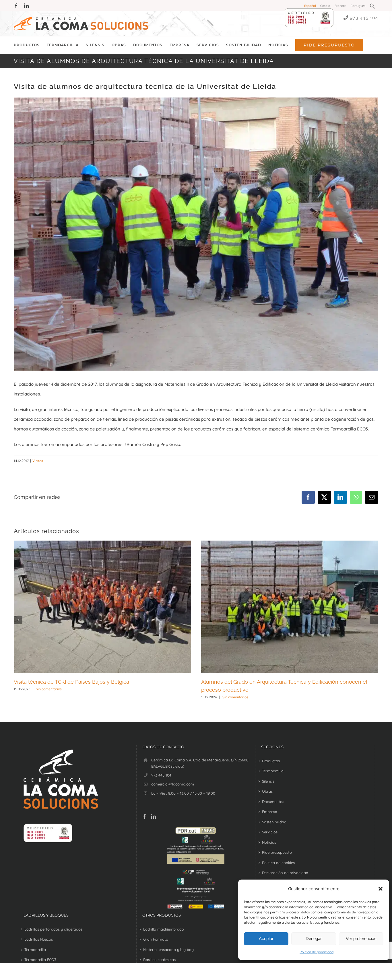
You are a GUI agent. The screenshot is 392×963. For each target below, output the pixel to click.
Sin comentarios (49, 689)
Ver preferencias (361, 938)
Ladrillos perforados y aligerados (53, 929)
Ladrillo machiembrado (163, 929)
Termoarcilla (273, 771)
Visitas (37, 461)
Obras (267, 791)
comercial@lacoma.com (172, 784)
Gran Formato (155, 939)
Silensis (268, 781)
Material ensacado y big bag (168, 949)
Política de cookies (278, 862)
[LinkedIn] (153, 816)
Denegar (314, 938)
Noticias (269, 842)
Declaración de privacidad (285, 872)
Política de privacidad (316, 952)
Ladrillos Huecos (38, 939)
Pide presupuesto (277, 852)
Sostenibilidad (274, 822)
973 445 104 (364, 17)
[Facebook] (144, 816)
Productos (271, 761)
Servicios (269, 832)
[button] (380, 889)
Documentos (273, 801)
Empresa (269, 811)
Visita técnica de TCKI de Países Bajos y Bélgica (71, 682)
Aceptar (266, 938)
